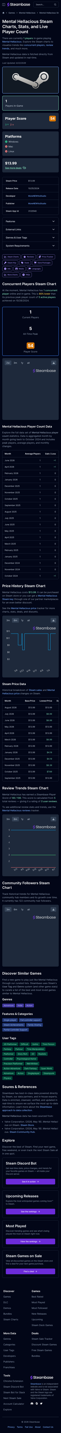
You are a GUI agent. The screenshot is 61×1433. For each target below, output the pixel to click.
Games (12, 13)
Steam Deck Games (42, 1325)
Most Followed (39, 1308)
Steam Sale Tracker (42, 1338)
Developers (9, 1355)
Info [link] (9, 269)
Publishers (8, 1361)
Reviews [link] (30, 257)
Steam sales (35, 690)
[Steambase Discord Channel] (31, 1403)
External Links (13, 229)
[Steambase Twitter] (41, 1403)
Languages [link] (36, 269)
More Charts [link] (13, 275)
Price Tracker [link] (47, 257)
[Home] (3, 13)
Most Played (38, 1302)
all (28, 362)
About (38, 1427)
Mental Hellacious (27, 13)
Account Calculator (13, 1403)
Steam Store (27, 1125)
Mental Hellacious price (23, 608)
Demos (7, 1308)
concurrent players (34, 45)
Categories (9, 1344)
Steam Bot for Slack (14, 1392)
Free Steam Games (42, 1350)
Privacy (11, 1427)
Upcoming (37, 1319)
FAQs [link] (28, 275)
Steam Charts (10, 1319)
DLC (5, 1302)
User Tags (8, 1350)
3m (15, 362)
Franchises (9, 1367)
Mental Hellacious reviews (16, 810)
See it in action (29, 1181)
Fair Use (29, 1427)
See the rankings (29, 1211)
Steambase (35, 1384)
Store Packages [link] (44, 263)
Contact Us (48, 1427)
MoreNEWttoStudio (37, 196)
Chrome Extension (13, 1381)
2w (8, 362)
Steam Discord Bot (13, 1386)
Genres (7, 1338)
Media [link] (21, 269)
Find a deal (29, 1271)
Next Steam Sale (12, 1398)
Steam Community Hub (22, 1131)
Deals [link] (27, 263)
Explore (7, 1409)
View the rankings (28, 1241)
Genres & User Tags (16, 237)
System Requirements (18, 245)
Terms (20, 1427)
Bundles (7, 1313)
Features (10, 221)
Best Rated (37, 1296)
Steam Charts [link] (13, 257)
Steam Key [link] (12, 263)
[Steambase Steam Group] (37, 1403)
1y (22, 362)
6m (15, 620)
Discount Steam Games (44, 1344)
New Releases (39, 1313)
